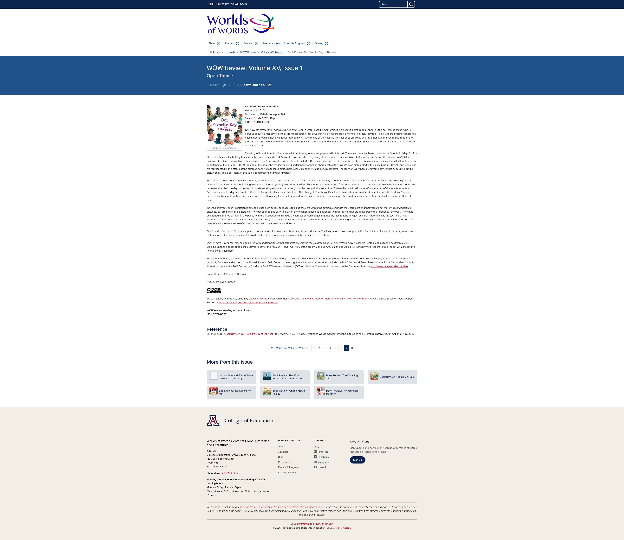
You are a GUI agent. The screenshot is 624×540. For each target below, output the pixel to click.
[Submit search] (411, 4)
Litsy (316, 446)
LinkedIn (322, 467)
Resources (269, 43)
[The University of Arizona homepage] (228, 4)
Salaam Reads (253, 118)
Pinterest (323, 451)
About (212, 43)
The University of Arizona (338, 528)
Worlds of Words (258, 298)
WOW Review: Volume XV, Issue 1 (290, 348)
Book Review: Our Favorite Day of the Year (249, 334)
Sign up (357, 460)
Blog (280, 457)
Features (249, 43)
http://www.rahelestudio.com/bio (389, 266)
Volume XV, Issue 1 (272, 52)
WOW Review (248, 52)
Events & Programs (294, 43)
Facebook (323, 457)
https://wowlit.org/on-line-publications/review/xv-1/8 (248, 302)
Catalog (319, 43)
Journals (229, 43)
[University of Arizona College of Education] (240, 420)
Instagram (323, 462)
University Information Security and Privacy (312, 523)
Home (216, 52)
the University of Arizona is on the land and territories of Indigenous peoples (282, 507)
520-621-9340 (228, 473)
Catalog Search (287, 472)
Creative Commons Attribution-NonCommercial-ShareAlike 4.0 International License (337, 298)
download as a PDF (257, 85)
